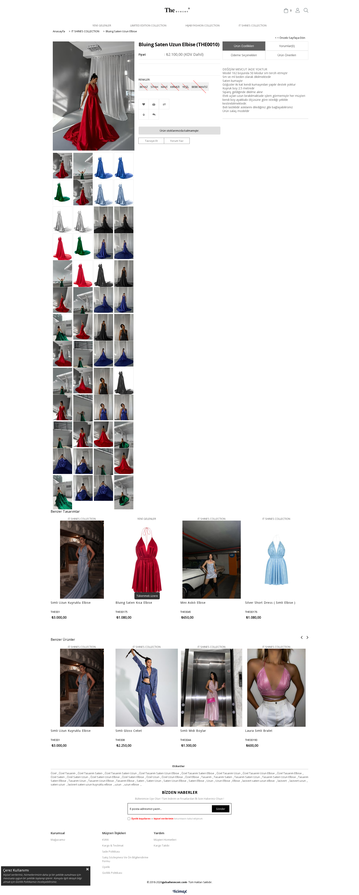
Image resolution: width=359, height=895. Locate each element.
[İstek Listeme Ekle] (154, 104)
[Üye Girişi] (298, 10)
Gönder (220, 809)
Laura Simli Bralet (259, 731)
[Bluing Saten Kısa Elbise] (147, 591)
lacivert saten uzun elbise (258, 781)
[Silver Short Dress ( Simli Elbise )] (276, 591)
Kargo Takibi (161, 845)
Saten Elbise (196, 781)
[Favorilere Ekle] (143, 104)
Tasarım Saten (223, 777)
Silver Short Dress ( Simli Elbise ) (270, 603)
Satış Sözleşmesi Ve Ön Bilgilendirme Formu (125, 859)
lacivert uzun (298, 781)
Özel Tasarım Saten (90, 773)
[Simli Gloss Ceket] (147, 719)
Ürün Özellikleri (244, 46)
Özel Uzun (152, 777)
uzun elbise (132, 784)
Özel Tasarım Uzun (228, 773)
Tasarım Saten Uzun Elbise (279, 777)
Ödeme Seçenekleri (244, 55)
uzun (118, 784)
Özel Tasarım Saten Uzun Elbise (159, 773)
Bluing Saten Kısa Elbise (134, 603)
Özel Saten (58, 777)
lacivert (282, 781)
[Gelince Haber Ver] (154, 114)
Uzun (210, 781)
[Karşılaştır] (179, 104)
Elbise (236, 781)
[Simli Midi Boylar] (211, 719)
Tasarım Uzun (77, 781)
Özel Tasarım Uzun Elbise (259, 773)
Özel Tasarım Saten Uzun (121, 773)
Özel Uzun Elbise (172, 777)
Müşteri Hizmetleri (165, 839)
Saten (140, 781)
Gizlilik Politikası (112, 873)
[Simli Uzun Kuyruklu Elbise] (82, 591)
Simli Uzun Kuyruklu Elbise (71, 603)
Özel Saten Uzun (77, 777)
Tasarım (206, 777)
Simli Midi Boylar (193, 731)
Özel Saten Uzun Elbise (105, 777)
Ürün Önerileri (287, 55)
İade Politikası (111, 851)
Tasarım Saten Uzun (247, 777)
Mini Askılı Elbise (193, 603)
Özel (54, 773)
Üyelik (106, 867)
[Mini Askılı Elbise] (211, 591)
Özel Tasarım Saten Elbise (197, 773)
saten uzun (58, 784)
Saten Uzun (153, 781)
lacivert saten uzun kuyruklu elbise (90, 784)
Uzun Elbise (222, 781)
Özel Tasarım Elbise (289, 773)
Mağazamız (58, 839)
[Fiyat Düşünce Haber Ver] (143, 114)
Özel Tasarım (67, 773)
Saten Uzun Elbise (175, 781)
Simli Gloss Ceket (129, 731)
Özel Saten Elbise (133, 777)
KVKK (105, 839)
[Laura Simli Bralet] (276, 719)
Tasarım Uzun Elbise (101, 781)
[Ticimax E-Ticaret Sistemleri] (179, 892)
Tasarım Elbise (125, 781)
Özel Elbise (192, 777)
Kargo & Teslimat (112, 845)
